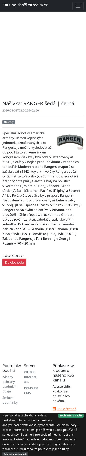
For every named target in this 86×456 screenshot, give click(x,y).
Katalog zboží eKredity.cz (25, 5)
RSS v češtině (66, 409)
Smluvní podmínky (10, 400)
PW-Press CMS (31, 390)
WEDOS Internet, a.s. (30, 377)
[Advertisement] (43, 57)
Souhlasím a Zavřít (71, 415)
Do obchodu (14, 262)
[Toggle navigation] (78, 6)
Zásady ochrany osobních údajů (9, 384)
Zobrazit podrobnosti (15, 454)
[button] (80, 134)
